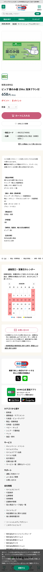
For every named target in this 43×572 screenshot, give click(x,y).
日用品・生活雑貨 (13, 424)
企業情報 (9, 495)
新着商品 (21, 19)
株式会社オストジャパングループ (18, 534)
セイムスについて (13, 489)
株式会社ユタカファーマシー (17, 549)
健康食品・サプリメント (15, 415)
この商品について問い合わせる (31, 144)
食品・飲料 (10, 436)
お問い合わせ (23, 330)
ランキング (36, 19)
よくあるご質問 (12, 477)
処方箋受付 (10, 458)
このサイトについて (13, 525)
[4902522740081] (5, 76)
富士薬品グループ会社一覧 (16, 504)
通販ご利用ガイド (13, 474)
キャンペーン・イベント (15, 446)
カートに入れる (22, 115)
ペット (8, 433)
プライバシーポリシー (19, 563)
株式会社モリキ (12, 543)
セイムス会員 (11, 455)
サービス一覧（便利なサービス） (18, 464)
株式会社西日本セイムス (15, 546)
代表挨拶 (9, 492)
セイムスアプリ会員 (13, 452)
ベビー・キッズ (12, 427)
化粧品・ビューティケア (15, 418)
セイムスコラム (12, 449)
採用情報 (9, 498)
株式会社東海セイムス (14, 540)
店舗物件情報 (11, 501)
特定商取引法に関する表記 (16, 513)
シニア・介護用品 (13, 430)
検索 (37, 14)
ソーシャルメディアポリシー (17, 522)
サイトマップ (11, 510)
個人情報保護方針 (13, 516)
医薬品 (8, 412)
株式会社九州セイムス (14, 537)
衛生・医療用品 (12, 421)
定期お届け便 (11, 461)
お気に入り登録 (23, 124)
